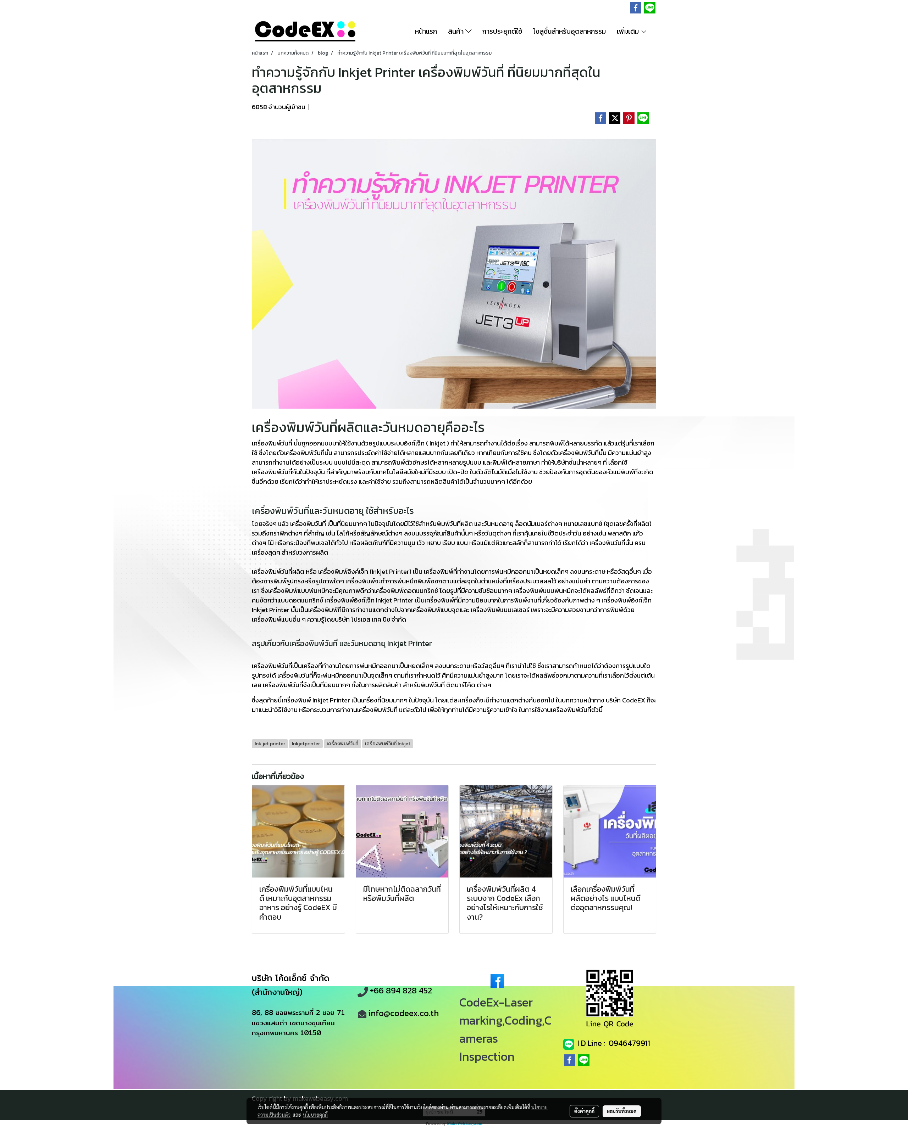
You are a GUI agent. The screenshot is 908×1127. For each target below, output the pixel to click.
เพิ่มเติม (629, 31)
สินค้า (456, 31)
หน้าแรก (426, 31)
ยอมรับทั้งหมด (622, 1111)
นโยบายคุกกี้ (315, 1114)
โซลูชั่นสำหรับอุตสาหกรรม (569, 31)
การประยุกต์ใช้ (502, 31)
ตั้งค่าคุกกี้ (584, 1111)
